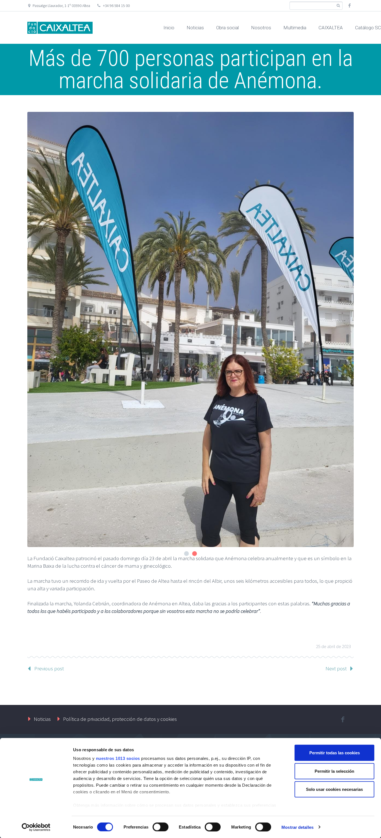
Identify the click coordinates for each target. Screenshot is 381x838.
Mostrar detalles (297, 827)
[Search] (338, 6)
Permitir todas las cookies (334, 752)
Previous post (49, 668)
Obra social (227, 27)
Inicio (168, 27)
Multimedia (294, 27)
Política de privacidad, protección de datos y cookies (120, 719)
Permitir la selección (334, 771)
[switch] (160, 826)
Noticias (195, 27)
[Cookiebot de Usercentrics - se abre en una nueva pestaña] (36, 827)
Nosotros (261, 27)
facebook (349, 5)
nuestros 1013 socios (118, 758)
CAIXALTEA (331, 27)
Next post (336, 668)
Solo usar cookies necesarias (334, 789)
